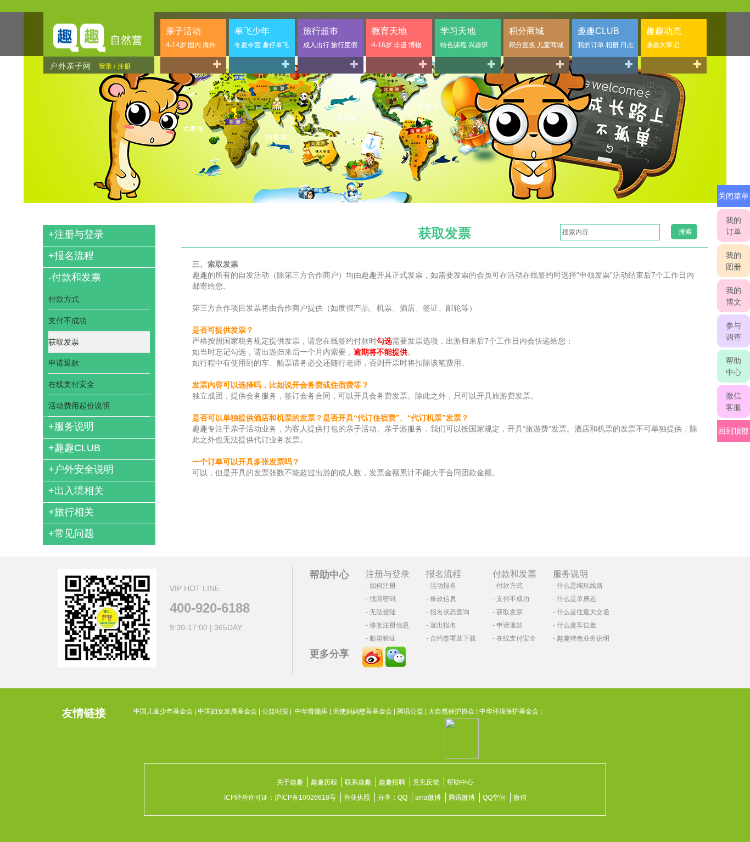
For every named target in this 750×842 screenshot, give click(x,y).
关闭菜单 (733, 196)
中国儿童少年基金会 (163, 711)
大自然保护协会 (451, 711)
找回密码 (383, 599)
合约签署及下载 (453, 638)
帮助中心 (733, 366)
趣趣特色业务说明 (583, 638)
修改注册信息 (389, 625)
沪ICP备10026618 (302, 797)
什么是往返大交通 (583, 612)
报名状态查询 (449, 612)
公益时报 (275, 711)
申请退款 (63, 362)
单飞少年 (261, 37)
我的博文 (733, 296)
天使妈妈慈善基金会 (362, 711)
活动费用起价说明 (79, 405)
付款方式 (63, 299)
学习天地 (464, 37)
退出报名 (443, 625)
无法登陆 (383, 612)
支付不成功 (67, 320)
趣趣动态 (663, 37)
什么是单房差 (576, 599)
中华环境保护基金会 (509, 711)
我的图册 (733, 261)
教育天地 (397, 37)
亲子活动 (191, 37)
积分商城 (536, 37)
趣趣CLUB (606, 37)
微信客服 (733, 401)
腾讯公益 (410, 711)
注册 (124, 66)
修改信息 (443, 599)
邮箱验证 (383, 638)
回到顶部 (733, 430)
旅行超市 (330, 37)
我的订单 (733, 226)
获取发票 (63, 342)
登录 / (107, 66)
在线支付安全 (71, 384)
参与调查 (733, 331)
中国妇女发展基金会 (227, 711)
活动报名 (443, 586)
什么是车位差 (576, 625)
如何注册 (383, 586)
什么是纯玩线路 (580, 586)
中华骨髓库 (311, 711)
